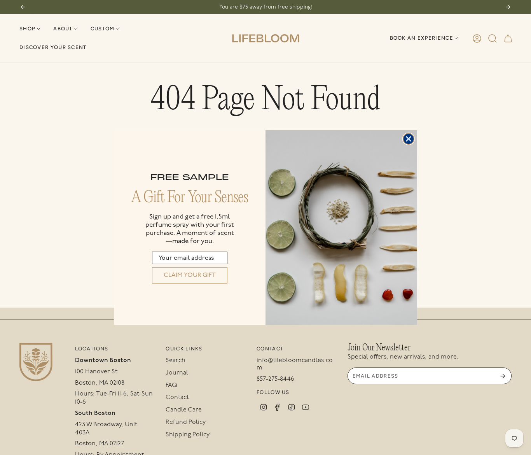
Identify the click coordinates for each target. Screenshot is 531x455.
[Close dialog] (408, 138)
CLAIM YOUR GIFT (190, 275)
